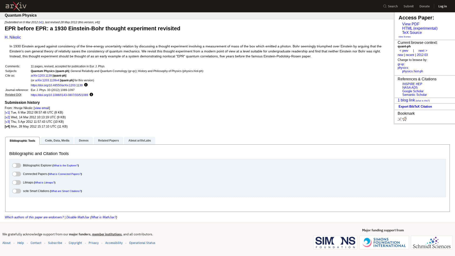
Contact (36, 243)
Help (20, 243)
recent (410, 55)
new (400, 55)
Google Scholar (412, 91)
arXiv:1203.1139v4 (47, 80)
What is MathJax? (103, 217)
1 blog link (406, 100)
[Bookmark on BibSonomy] (400, 120)
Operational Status (142, 243)
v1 (41, 22)
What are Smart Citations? (66, 191)
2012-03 (422, 55)
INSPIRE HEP (412, 84)
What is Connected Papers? (65, 174)
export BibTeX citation (415, 106)
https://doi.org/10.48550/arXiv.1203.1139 (57, 85)
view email (42, 108)
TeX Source (412, 33)
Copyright (75, 243)
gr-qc (401, 64)
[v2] (7, 117)
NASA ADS (410, 87)
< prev (404, 50)
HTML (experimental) (419, 28)
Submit (409, 6)
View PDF (410, 24)
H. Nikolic (13, 37)
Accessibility (114, 243)
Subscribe (55, 243)
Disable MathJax (77, 217)
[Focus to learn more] (85, 85)
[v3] (7, 121)
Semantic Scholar (414, 94)
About (6, 243)
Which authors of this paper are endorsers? (34, 217)
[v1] (7, 112)
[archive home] (16, 6)
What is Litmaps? (45, 182)
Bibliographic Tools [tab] (22, 140)
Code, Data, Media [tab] (57, 140)
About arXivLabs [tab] (139, 140)
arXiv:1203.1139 (41, 75)
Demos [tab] (84, 140)
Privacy (94, 243)
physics (403, 67)
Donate (424, 6)
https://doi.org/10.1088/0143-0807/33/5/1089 (59, 94)
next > (423, 50)
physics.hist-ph (412, 71)
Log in (442, 6)
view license (405, 37)
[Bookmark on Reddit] (404, 120)
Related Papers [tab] (108, 140)
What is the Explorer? (65, 165)
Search (393, 6)
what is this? (422, 101)
